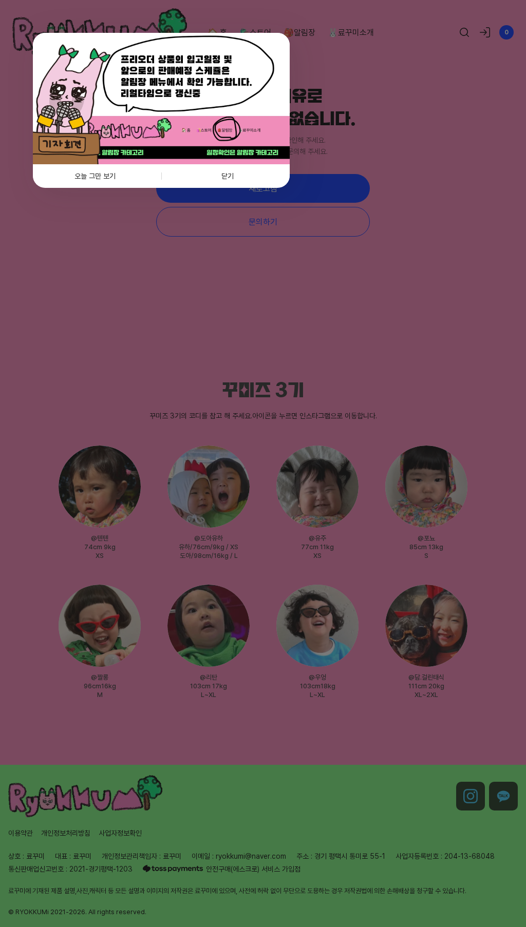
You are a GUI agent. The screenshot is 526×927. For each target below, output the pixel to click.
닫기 (227, 176)
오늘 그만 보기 (95, 176)
